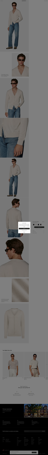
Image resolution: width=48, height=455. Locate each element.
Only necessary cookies (24, 230)
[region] (24, 227)
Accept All (24, 228)
